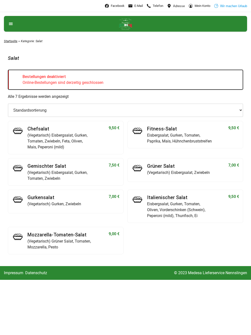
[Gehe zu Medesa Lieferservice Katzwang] (125, 24)
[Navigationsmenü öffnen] (11, 24)
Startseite (10, 41)
